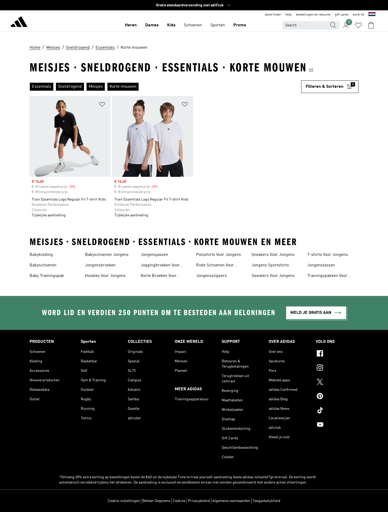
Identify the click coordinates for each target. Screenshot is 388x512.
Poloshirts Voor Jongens (218, 255)
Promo (239, 25)
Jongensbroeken (100, 265)
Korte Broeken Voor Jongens (159, 276)
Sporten (217, 25)
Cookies (179, 501)
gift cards (341, 14)
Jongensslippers (211, 276)
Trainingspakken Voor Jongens (327, 276)
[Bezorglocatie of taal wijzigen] (371, 15)
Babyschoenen (43, 265)
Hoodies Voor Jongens (105, 276)
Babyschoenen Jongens (107, 255)
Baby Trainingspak (47, 276)
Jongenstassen (321, 265)
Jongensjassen (154, 255)
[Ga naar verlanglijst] (358, 25)
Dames (152, 25)
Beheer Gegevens (156, 501)
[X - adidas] (337, 383)
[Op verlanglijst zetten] (102, 105)
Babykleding (41, 255)
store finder (273, 14)
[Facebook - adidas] (337, 354)
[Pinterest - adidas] (337, 397)
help (288, 14)
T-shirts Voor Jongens (327, 255)
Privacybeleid (199, 501)
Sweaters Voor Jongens (273, 276)
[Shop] (19, 22)
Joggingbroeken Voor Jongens (160, 266)
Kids (171, 25)
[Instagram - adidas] (337, 368)
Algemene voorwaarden (231, 501)
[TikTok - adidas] (337, 411)
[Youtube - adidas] (337, 425)
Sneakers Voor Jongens (273, 255)
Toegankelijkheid (266, 501)
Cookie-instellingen (124, 501)
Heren (131, 25)
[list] (165, 86)
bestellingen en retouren (313, 14)
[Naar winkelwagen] (371, 25)
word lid (358, 14)
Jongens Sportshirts (270, 265)
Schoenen (193, 25)
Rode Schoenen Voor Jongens (215, 266)
